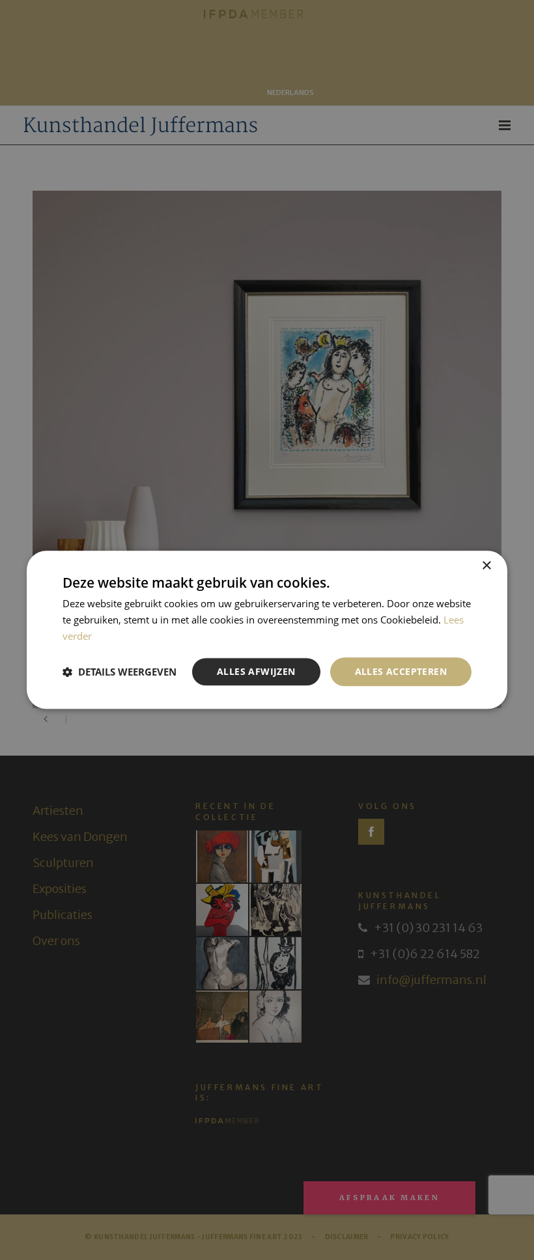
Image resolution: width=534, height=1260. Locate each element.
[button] (119, 672)
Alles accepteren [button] (401, 671)
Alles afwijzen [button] (256, 671)
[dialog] (267, 630)
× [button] (486, 566)
